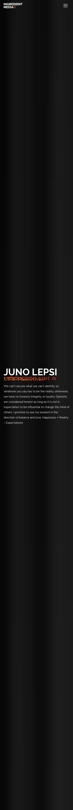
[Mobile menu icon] (65, 5)
